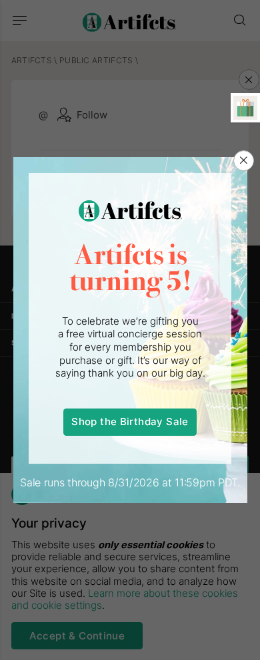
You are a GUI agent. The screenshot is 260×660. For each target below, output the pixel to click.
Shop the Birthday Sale (130, 422)
